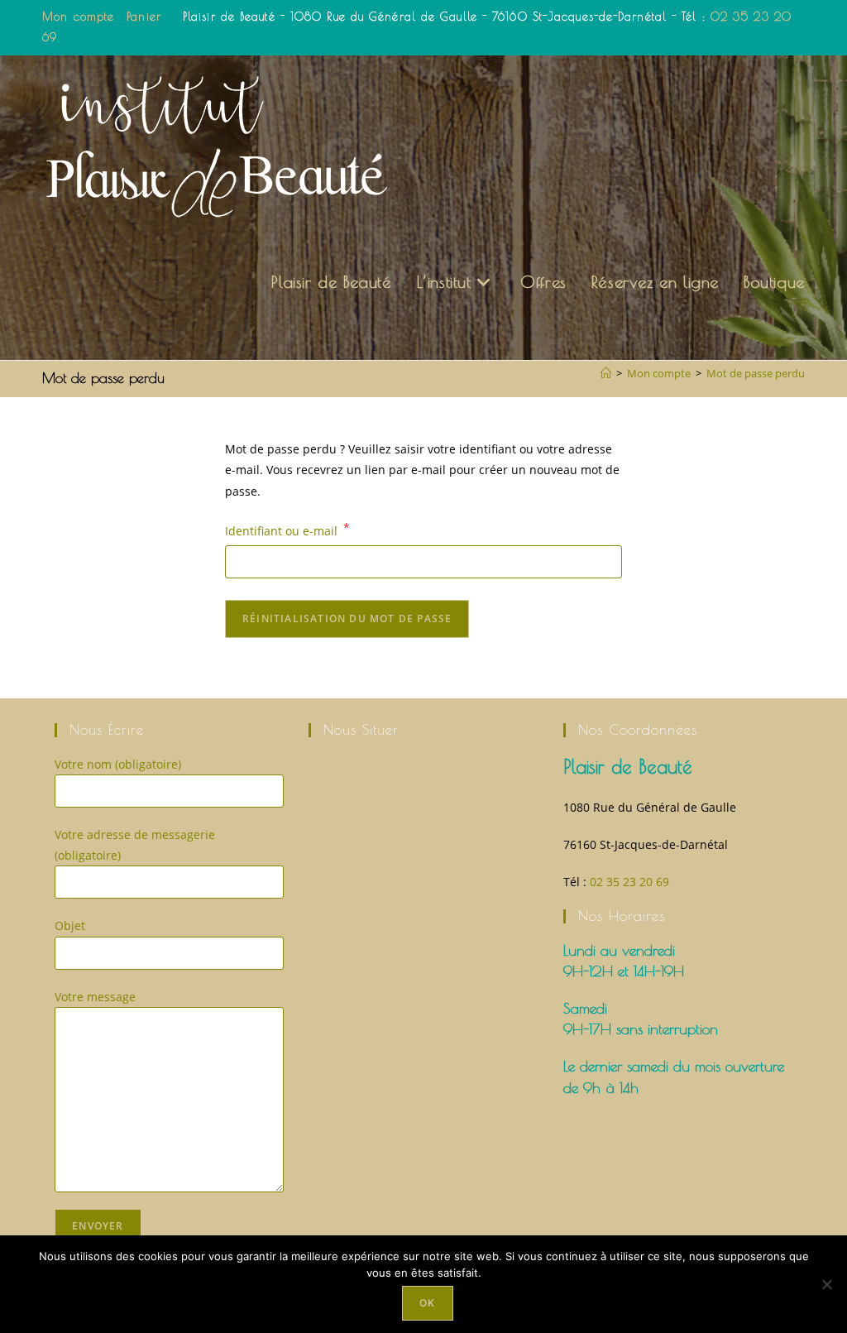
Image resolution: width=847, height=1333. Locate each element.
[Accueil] (606, 373)
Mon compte (78, 16)
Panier (144, 16)
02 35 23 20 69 (629, 881)
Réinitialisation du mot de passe (347, 618)
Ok (427, 1303)
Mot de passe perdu (755, 373)
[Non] (826, 1284)
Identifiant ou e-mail (287, 529)
